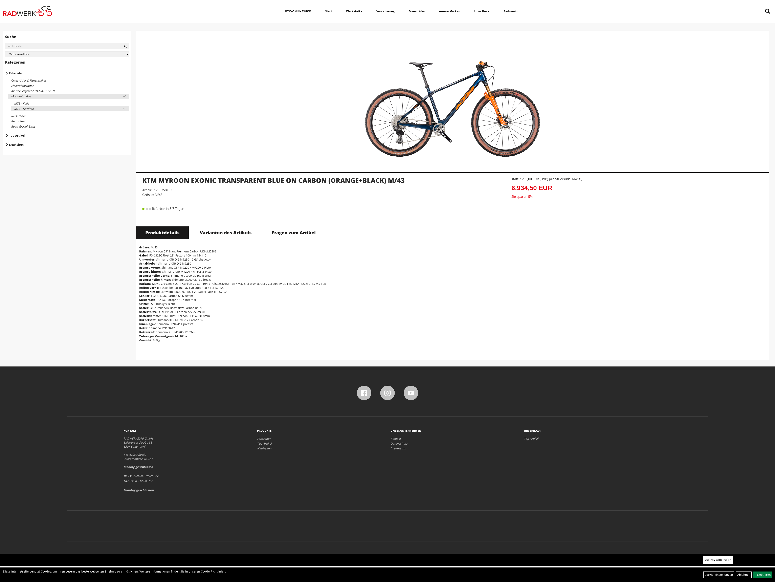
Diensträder (417, 11)
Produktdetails (162, 232)
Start (328, 11)
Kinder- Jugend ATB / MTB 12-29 (32, 91)
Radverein (510, 11)
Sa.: (126, 481)
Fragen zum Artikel (294, 232)
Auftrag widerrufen (718, 560)
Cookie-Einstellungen (719, 575)
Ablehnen (743, 575)
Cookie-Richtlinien (213, 571)
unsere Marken (449, 11)
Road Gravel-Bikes (23, 126)
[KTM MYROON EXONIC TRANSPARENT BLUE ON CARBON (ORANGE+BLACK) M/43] (452, 100)
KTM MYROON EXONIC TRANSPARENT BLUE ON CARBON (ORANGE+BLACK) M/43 (273, 180)
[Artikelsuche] (767, 11)
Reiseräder (18, 116)
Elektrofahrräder (22, 86)
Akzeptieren (763, 575)
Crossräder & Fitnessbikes (28, 80)
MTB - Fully (21, 103)
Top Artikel (17, 135)
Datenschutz (399, 443)
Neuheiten (16, 145)
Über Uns (480, 11)
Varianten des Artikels (226, 232)
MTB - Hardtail (24, 109)
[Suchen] (125, 46)
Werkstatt (353, 11)
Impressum (398, 448)
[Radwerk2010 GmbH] (27, 11)
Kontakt (396, 439)
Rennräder (18, 121)
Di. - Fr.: (129, 476)
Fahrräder (16, 73)
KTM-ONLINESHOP (298, 11)
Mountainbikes (21, 96)
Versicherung (385, 11)
